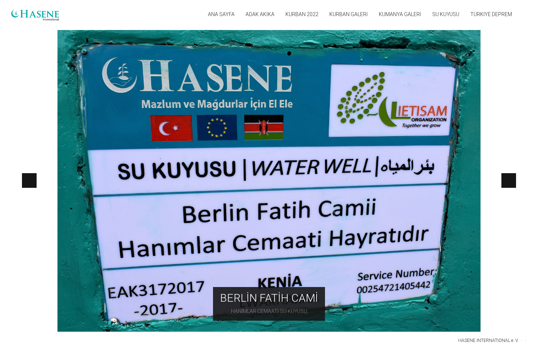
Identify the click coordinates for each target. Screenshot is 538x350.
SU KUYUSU (445, 14)
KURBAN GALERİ (348, 14)
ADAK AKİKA (260, 14)
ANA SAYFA (221, 14)
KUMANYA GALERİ (400, 14)
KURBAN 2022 (301, 14)
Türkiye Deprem (491, 14)
